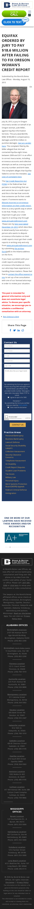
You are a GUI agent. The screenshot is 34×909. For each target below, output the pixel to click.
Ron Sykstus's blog (11, 316)
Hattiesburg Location (17, 832)
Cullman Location (17, 787)
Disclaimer (17, 401)
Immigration (10, 493)
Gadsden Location (17, 741)
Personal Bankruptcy (14, 435)
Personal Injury (11, 480)
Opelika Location (17, 756)
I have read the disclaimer (18, 407)
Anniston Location (17, 771)
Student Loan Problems (15, 470)
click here (14, 585)
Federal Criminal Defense (16, 490)
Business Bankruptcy (14, 439)
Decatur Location (17, 710)
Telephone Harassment (15, 460)
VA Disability (10, 464)
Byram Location (17, 816)
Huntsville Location (17, 679)
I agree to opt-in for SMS (18, 397)
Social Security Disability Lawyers (15, 446)
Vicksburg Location (17, 847)
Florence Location (17, 664)
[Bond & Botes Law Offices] (17, 5)
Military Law (10, 477)
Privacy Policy (23, 882)
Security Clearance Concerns (13, 456)
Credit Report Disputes (15, 467)
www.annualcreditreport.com (14, 221)
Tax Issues (9, 474)
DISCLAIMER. (23, 405)
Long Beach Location (17, 861)
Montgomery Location (17, 694)
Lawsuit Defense (12, 442)
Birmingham (17, 630)
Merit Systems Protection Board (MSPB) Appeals (16, 485)
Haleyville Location (17, 725)
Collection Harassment (15, 451)
